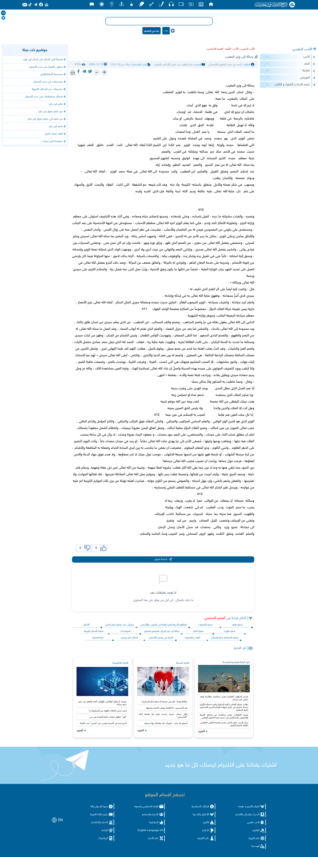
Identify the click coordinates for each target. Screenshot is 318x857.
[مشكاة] (131, 5)
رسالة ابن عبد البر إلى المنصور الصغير (161, 631)
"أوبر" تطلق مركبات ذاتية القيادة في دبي (108, 717)
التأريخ (206, 822)
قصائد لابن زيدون (129, 637)
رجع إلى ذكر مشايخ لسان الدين (119, 624)
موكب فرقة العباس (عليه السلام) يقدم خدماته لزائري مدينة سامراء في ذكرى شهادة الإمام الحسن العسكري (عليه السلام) (224, 707)
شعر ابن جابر (56, 126)
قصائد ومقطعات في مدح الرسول (44, 96)
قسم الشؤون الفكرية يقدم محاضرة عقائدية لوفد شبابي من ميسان (224, 698)
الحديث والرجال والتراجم (247, 814)
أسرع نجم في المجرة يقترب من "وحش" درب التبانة (103, 723)
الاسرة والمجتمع (150, 814)
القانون (256, 830)
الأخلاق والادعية (201, 814)
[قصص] (91, 5)
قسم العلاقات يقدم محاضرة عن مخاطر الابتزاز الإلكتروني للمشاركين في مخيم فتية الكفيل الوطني (224, 716)
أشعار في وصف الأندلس (161, 637)
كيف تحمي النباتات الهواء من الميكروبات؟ (108, 710)
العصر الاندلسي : (214, 49)
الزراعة (105, 830)
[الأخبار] (201, 5)
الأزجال (86, 624)
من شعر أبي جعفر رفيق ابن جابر (45, 119)
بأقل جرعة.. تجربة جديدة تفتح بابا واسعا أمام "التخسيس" (163, 715)
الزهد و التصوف (192, 637)
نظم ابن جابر (56, 104)
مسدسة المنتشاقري (51, 74)
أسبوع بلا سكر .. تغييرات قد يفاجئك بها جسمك (165, 723)
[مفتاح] (151, 5)
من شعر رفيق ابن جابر (50, 111)
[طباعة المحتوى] (73, 72)
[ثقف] (101, 5)
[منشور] (121, 5)
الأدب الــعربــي (302, 49)
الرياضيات (103, 838)
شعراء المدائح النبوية (93, 631)
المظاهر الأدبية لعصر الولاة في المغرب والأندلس (163, 624)
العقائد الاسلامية (200, 806)
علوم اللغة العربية (99, 814)
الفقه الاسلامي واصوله (146, 806)
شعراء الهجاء (229, 631)
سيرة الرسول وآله (99, 806)
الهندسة (255, 846)
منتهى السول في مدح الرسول (46, 67)
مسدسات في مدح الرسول (48, 81)
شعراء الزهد (237, 624)
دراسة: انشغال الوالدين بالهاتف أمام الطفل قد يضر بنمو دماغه (102, 703)
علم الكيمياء (203, 838)
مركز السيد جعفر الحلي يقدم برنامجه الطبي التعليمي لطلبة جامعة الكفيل (224, 724)
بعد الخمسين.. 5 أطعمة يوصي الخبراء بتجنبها (166, 708)
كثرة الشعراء (98, 637)
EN (3, 13)
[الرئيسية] (211, 5)
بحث (166, 30)
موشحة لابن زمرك (52, 141)
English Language (148, 830)
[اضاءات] (111, 5)
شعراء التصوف (205, 624)
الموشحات (125, 631)
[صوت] (171, 5)
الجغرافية (154, 822)
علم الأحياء (153, 838)
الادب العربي (253, 822)
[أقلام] (161, 5)
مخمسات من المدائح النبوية (47, 89)
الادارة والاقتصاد (99, 822)
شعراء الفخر (198, 631)
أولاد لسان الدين (54, 134)
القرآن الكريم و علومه (249, 806)
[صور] (191, 5)
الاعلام (205, 830)
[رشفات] (141, 5)
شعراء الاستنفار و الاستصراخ (224, 637)
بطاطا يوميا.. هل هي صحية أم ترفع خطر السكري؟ (164, 701)
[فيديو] (181, 5)
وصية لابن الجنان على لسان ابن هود (43, 59)
